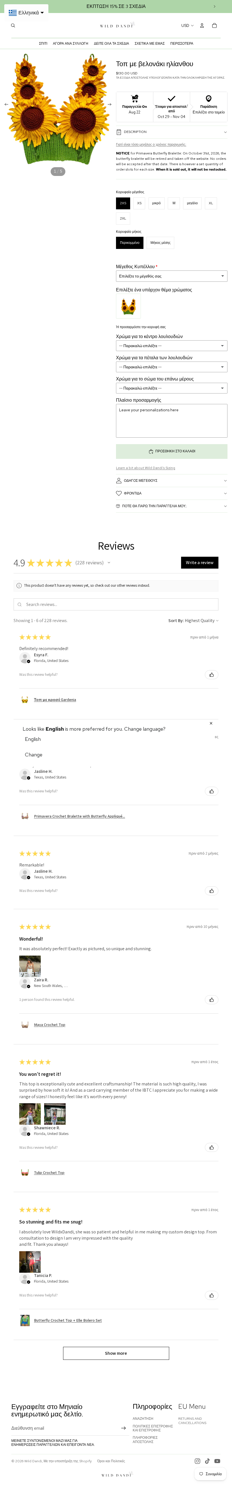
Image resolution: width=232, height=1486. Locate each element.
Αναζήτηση (143, 1418)
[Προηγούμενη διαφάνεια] (4, 105)
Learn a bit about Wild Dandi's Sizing (145, 468)
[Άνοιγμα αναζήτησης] (13, 25)
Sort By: (176, 620)
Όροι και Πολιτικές (111, 1461)
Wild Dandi (33, 1461)
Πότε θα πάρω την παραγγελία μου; (154, 506)
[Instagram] (197, 1461)
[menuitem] (181, 43)
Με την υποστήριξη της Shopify (68, 1461)
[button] (109, 562)
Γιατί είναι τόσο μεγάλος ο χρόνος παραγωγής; (151, 144)
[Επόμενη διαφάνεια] (214, 6)
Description (135, 132)
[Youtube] (217, 1461)
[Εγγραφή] (123, 1428)
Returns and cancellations (192, 1420)
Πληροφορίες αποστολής (145, 1439)
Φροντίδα (132, 493)
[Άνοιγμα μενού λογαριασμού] (202, 25)
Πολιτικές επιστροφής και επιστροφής (153, 1428)
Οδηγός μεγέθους (140, 480)
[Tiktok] (207, 1461)
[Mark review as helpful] (211, 674)
